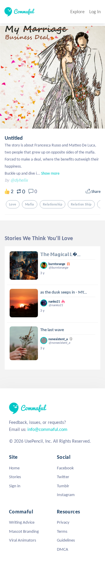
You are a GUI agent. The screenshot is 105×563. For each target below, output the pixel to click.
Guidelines (66, 540)
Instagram (66, 494)
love (12, 204)
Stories (15, 476)
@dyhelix (19, 180)
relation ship (81, 204)
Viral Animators (22, 540)
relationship (52, 204)
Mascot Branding (24, 531)
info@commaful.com (47, 429)
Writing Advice (21, 522)
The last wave (52, 329)
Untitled (14, 138)
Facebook (65, 468)
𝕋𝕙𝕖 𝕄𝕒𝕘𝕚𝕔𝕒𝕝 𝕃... (60, 254)
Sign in (14, 485)
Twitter (63, 476)
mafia (29, 204)
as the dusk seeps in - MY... (63, 292)
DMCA (62, 549)
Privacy (63, 522)
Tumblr (63, 485)
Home (14, 468)
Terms (62, 531)
